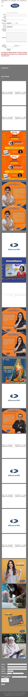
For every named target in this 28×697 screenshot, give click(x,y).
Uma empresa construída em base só (13, 206)
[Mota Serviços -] (15, 5)
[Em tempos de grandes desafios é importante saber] (14, 93)
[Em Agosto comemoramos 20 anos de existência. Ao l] (14, 421)
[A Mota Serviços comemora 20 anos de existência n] (14, 270)
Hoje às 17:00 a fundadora (9, 155)
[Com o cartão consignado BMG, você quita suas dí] (14, 621)
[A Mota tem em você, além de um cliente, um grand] (14, 646)
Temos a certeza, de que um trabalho (13, 332)
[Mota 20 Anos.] (14, 320)
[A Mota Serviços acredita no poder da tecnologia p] (14, 571)
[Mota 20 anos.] (14, 194)
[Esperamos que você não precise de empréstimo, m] (14, 596)
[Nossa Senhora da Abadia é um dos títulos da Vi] (14, 371)
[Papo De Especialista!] (14, 143)
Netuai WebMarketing (17, 695)
